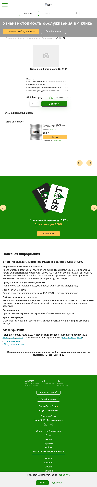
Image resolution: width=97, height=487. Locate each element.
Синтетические (12, 341)
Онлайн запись (53, 31)
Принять (42, 482)
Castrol (72, 337)
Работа (48, 447)
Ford (12, 337)
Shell (64, 337)
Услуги (48, 458)
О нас (48, 435)
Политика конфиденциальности (48, 451)
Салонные (47, 38)
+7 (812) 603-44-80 (54, 355)
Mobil (79, 337)
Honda (6, 337)
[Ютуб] (45, 425)
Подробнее (56, 482)
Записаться (48, 233)
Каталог (22, 38)
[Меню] (5, 5)
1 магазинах (56, 140)
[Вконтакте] (51, 425)
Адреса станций (48, 392)
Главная (10, 38)
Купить (55, 137)
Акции (48, 466)
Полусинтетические (14, 344)
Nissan (19, 337)
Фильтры (33, 38)
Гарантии (48, 470)
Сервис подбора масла (48, 431)
